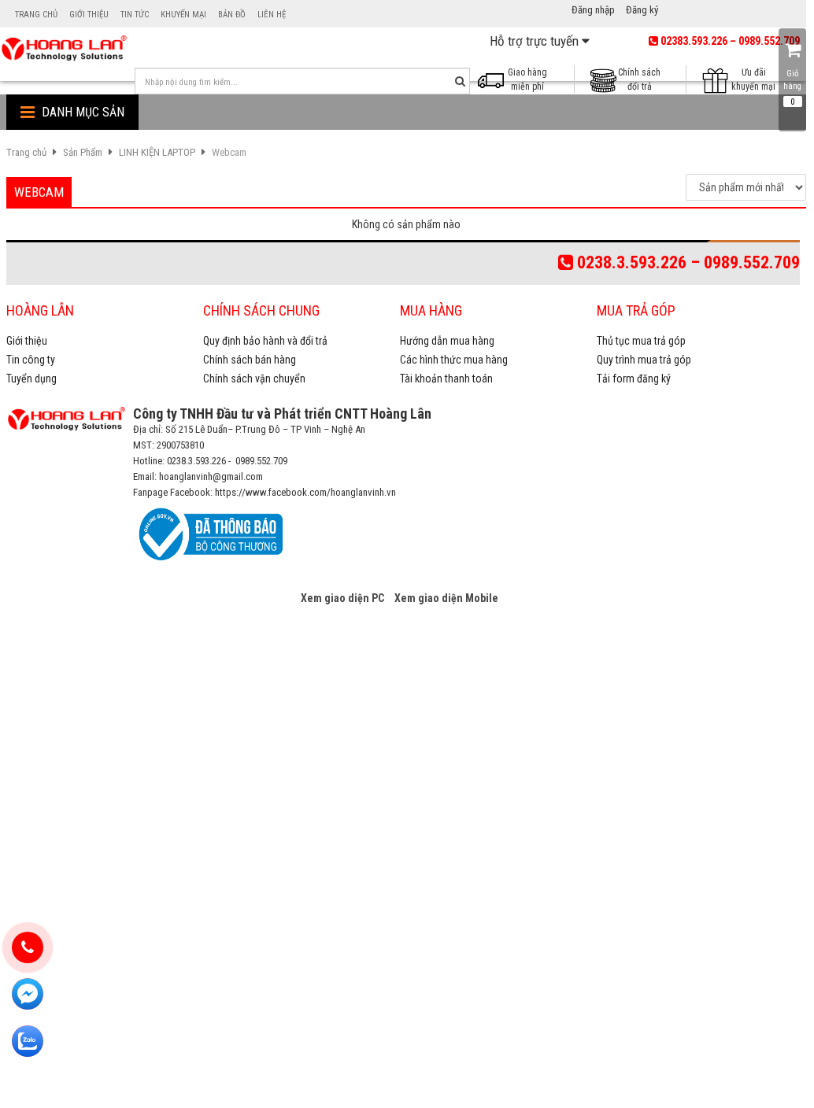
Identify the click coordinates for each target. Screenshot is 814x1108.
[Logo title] (64, 48)
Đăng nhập (593, 10)
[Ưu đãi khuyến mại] (720, 79)
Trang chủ (26, 152)
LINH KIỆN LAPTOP (157, 152)
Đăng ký (642, 10)
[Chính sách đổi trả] (608, 79)
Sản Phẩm (82, 152)
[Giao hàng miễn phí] (495, 79)
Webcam (229, 152)
